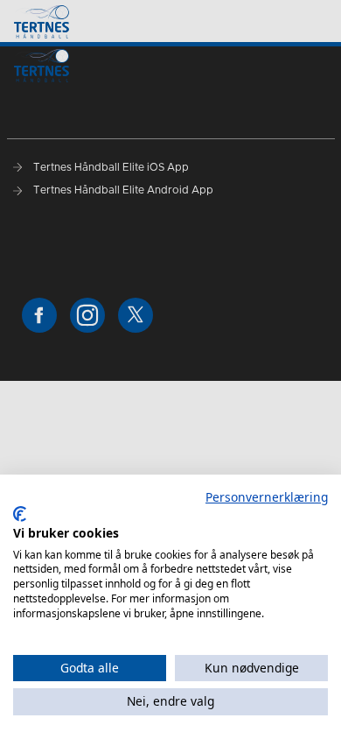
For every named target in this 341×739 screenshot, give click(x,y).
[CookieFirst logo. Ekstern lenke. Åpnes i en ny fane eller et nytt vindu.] (19, 514)
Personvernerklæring (266, 497)
